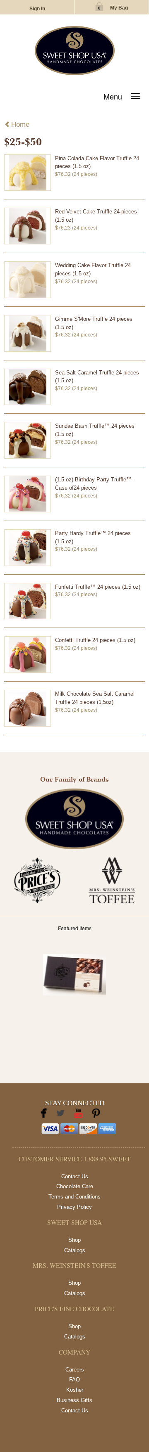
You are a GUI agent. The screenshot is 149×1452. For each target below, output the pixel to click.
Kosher (74, 1390)
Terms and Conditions (74, 1197)
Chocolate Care (74, 1186)
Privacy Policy (74, 1207)
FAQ (74, 1379)
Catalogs (74, 1250)
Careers (74, 1370)
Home (20, 124)
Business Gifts (74, 1400)
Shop (74, 1240)
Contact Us (74, 1176)
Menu (112, 96)
